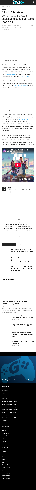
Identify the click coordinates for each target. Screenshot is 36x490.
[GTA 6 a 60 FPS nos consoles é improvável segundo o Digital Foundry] (18, 291)
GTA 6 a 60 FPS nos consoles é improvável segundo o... (14, 302)
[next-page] (6, 275)
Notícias (8, 6)
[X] (7, 37)
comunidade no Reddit (21, 85)
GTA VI (4, 191)
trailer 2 (22, 76)
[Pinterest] (11, 37)
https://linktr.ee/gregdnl (18, 222)
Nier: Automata (23, 119)
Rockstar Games (11, 74)
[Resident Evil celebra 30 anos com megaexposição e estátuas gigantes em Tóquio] (6, 335)
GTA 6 (28, 76)
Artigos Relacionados (9, 245)
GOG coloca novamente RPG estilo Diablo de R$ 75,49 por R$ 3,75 (22, 251)
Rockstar (14, 191)
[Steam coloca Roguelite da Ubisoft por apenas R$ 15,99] (6, 344)
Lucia (8, 191)
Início (3, 6)
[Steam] (16, 237)
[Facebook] (3, 37)
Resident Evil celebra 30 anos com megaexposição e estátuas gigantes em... (22, 334)
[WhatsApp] (15, 37)
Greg (5, 33)
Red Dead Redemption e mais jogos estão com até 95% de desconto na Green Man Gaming (22, 260)
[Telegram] (19, 37)
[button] (33, 2)
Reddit (9, 187)
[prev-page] (3, 275)
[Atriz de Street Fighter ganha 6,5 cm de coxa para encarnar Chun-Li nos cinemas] (6, 268)
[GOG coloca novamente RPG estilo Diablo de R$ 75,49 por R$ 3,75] (6, 251)
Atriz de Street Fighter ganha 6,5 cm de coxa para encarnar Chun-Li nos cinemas (22, 268)
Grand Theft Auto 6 (11, 189)
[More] (24, 37)
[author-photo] (18, 217)
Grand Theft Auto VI (22, 189)
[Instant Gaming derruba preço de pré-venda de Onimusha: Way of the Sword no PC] (6, 326)
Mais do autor (21, 245)
